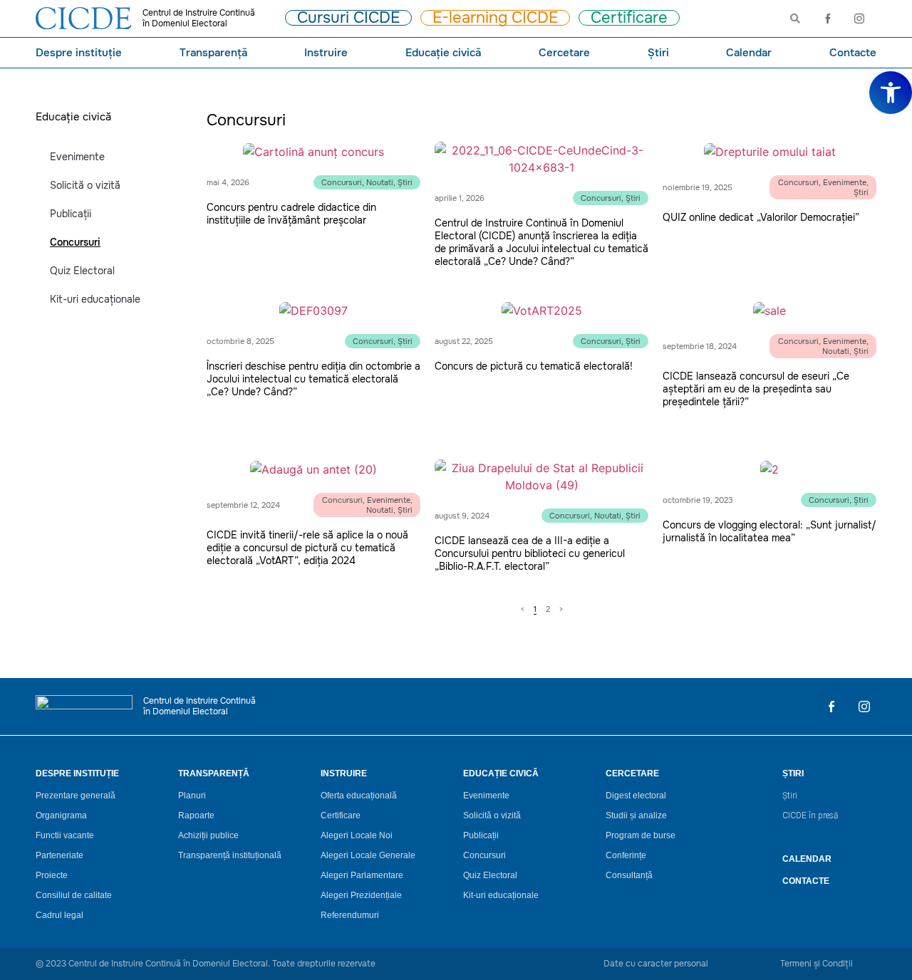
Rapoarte (196, 815)
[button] (890, 92)
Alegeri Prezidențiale (361, 895)
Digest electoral (636, 796)
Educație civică (443, 53)
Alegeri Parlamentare (362, 875)
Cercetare (564, 53)
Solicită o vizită (85, 185)
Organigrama (61, 815)
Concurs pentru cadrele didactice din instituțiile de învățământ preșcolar (291, 213)
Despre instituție (79, 53)
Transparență (213, 53)
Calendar (749, 53)
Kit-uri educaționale (95, 299)
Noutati (379, 182)
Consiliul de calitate (74, 895)
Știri (658, 53)
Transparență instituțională (229, 855)
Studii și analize (636, 815)
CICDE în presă (810, 815)
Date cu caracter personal (655, 963)
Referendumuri (350, 915)
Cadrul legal (59, 915)
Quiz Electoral (82, 270)
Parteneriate (59, 855)
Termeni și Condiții (816, 963)
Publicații (70, 213)
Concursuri (75, 242)
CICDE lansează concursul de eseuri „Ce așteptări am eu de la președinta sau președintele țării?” (756, 389)
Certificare (341, 815)
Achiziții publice (208, 835)
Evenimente (77, 156)
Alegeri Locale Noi (357, 835)
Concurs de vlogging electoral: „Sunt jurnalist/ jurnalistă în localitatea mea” (769, 531)
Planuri (192, 796)
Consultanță (629, 875)
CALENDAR (806, 859)
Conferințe (626, 855)
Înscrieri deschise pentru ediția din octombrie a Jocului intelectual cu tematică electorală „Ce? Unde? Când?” (313, 379)
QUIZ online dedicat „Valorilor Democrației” (761, 217)
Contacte (852, 53)
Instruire (326, 53)
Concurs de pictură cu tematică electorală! (534, 366)
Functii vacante (65, 835)
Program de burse (640, 835)
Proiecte (52, 875)
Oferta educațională (359, 796)
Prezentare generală (75, 796)
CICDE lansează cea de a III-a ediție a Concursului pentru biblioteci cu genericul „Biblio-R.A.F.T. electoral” (530, 553)
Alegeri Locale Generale (368, 855)
